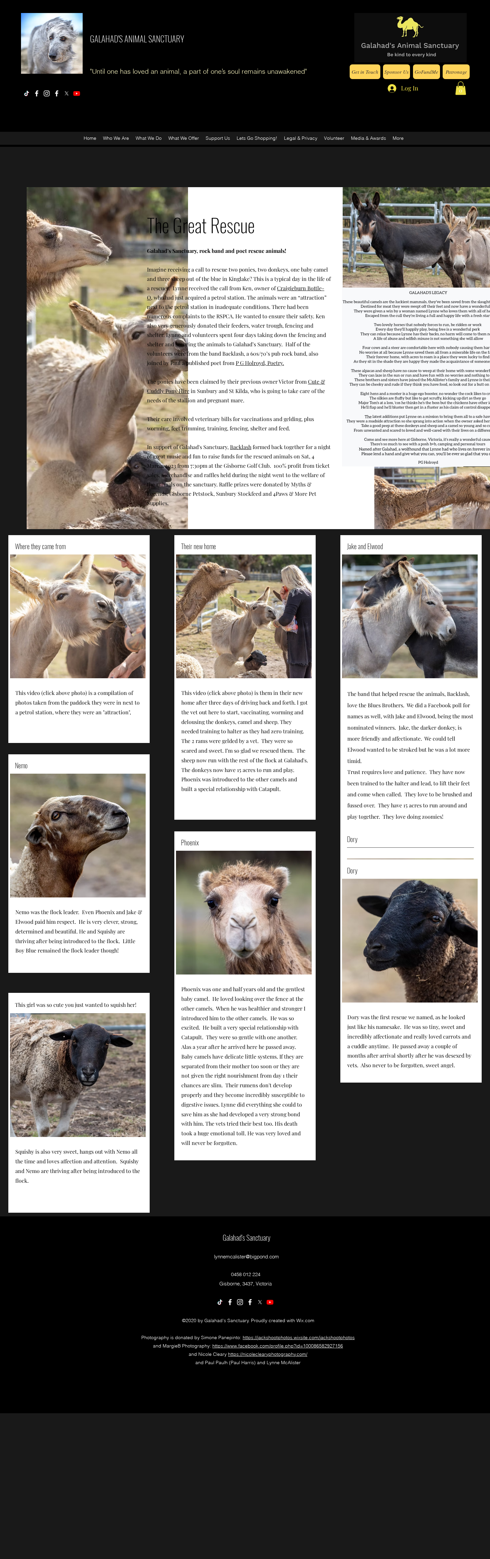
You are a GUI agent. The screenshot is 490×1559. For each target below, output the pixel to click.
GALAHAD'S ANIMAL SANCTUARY (137, 38)
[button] (460, 88)
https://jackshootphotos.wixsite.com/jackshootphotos (299, 1337)
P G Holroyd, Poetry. (260, 362)
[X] (67, 93)
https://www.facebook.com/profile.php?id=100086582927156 (277, 1346)
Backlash (240, 446)
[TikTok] (27, 93)
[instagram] (47, 93)
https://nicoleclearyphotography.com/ (267, 1354)
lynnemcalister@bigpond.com (246, 1256)
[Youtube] (77, 93)
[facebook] (37, 93)
